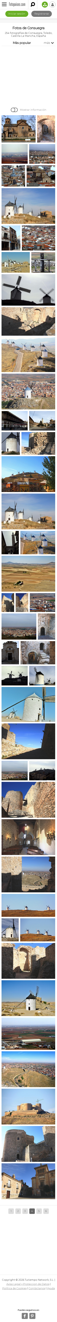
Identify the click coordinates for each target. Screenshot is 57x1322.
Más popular (22, 43)
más (49, 43)
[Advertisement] (28, 76)
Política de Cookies (14, 1288)
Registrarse (41, 13)
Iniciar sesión (16, 13)
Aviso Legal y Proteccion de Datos (27, 1284)
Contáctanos (37, 1288)
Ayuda (51, 1288)
